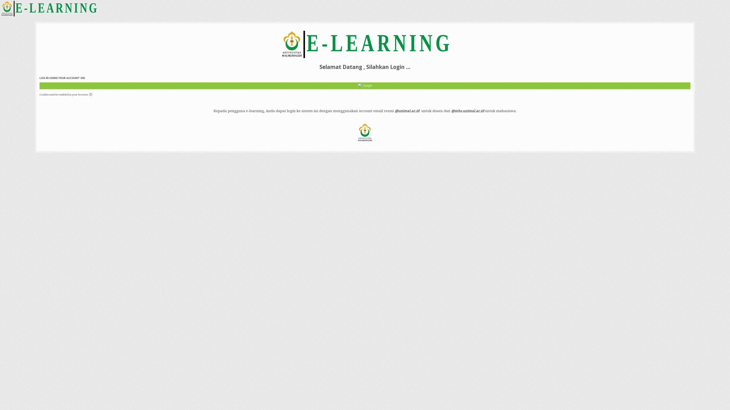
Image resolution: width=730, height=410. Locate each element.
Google (367, 85)
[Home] (49, 8)
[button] (91, 95)
